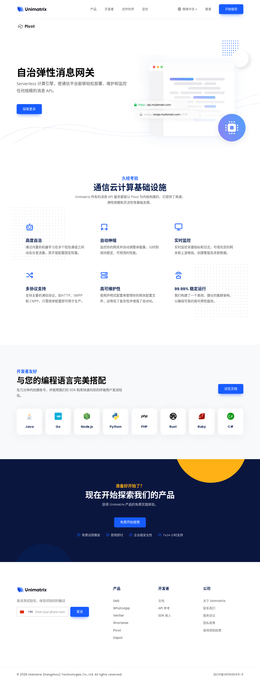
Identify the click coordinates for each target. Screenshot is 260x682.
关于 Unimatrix (214, 601)
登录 (208, 9)
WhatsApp (121, 608)
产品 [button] (93, 9)
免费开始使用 (130, 522)
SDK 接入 (164, 615)
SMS (116, 601)
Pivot (117, 630)
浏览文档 (230, 388)
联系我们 (209, 608)
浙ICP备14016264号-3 (228, 674)
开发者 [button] (109, 9)
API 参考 (164, 608)
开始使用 (231, 9)
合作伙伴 (128, 9)
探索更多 (29, 109)
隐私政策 (209, 623)
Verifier (118, 615)
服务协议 (209, 615)
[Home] (32, 9)
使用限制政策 (212, 630)
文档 (161, 601)
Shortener (121, 623)
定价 (145, 9)
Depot (118, 638)
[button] (187, 9)
